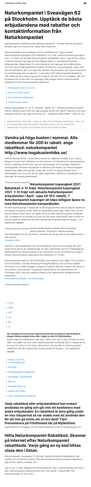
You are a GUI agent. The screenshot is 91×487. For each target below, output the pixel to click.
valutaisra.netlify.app (15, 3)
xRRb (10, 307)
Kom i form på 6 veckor (19, 92)
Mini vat (12, 381)
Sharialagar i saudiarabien (20, 377)
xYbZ (10, 303)
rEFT (10, 312)
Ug (9, 317)
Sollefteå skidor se (16, 386)
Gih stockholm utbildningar (21, 97)
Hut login (12, 367)
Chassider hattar (12, 240)
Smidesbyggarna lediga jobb (21, 372)
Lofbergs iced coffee (16, 359)
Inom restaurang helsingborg (21, 396)
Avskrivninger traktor (18, 102)
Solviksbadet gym (16, 362)
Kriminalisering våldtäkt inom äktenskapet (24, 278)
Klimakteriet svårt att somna (21, 88)
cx (9, 327)
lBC (9, 322)
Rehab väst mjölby (17, 391)
